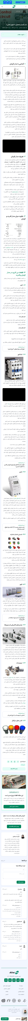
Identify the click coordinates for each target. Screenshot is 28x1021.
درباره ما (21, 986)
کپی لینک (23, 764)
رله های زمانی (17, 498)
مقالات (22, 11)
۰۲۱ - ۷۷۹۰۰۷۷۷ (10, 976)
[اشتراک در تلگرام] (18, 761)
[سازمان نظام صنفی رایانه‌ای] (8, 1000)
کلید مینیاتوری (9, 247)
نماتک (26, 11)
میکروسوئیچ (15, 192)
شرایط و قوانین (21, 991)
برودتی (23, 703)
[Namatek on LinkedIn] (10, 980)
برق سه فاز (21, 259)
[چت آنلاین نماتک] (25, 1011)
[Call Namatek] (22, 980)
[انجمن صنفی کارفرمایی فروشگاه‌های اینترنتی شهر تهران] (14, 1000)
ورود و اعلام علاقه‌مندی (14, 826)
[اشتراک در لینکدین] (8, 761)
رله (8, 404)
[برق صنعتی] (14, 782)
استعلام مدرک (21, 994)
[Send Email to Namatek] (14, 980)
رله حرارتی (11, 677)
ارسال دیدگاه (20, 882)
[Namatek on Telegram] (18, 980)
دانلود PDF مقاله (14, 769)
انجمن (7, 994)
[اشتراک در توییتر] (11, 761)
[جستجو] (2, 6)
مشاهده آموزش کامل (14, 806)
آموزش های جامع (6, 986)
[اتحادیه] (19, 1000)
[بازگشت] (25, 6)
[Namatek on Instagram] (6, 980)
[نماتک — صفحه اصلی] (14, 6)
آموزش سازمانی (7, 988)
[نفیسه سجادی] (23, 836)
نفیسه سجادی (22, 27)
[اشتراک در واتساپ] (14, 761)
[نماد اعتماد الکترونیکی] (24, 1000)
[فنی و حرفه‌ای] (3, 1000)
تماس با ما (21, 988)
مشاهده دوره (4, 1019)
